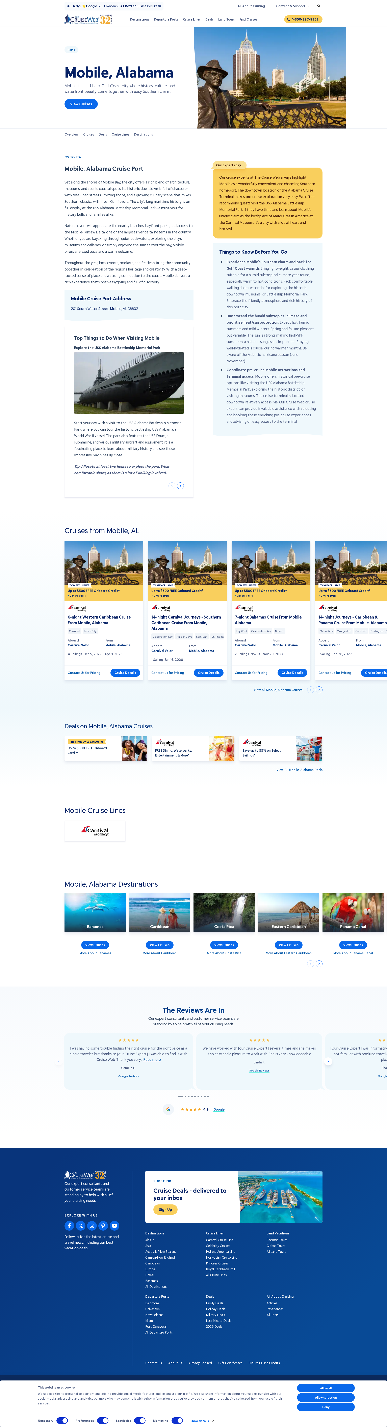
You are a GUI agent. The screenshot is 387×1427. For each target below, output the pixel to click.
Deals (103, 134)
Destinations (143, 134)
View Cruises (81, 104)
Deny (326, 1407)
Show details (199, 1421)
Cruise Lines (120, 134)
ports (71, 50)
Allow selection (326, 1397)
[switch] (102, 1420)
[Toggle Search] (318, 6)
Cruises (88, 134)
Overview (71, 134)
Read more (152, 1059)
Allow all (326, 1388)
